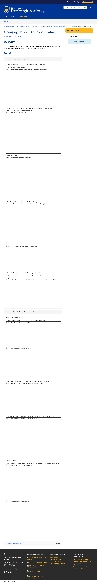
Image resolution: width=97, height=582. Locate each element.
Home (5, 16)
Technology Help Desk (35, 554)
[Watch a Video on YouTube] (11, 572)
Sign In (92, 7)
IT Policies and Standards (80, 559)
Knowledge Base (23, 16)
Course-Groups (17, 36)
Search (6, 21)
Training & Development (57, 563)
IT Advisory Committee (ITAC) (82, 561)
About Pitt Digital (55, 565)
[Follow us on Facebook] (4, 572)
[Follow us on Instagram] (6, 572)
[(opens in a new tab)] (24, 9)
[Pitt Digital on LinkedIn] (9, 572)
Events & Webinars (55, 559)
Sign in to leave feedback (14, 543)
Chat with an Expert (40, 562)
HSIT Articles (20, 26)
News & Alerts (54, 557)
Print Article (74, 30)
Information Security (56, 561)
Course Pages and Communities (57, 26)
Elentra (43, 26)
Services (12, 16)
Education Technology (32, 26)
